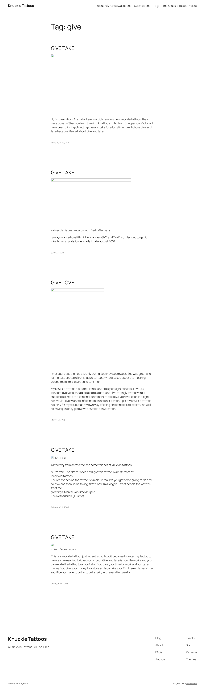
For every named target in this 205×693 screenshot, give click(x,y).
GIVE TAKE (62, 48)
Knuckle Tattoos (21, 5)
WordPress (191, 683)
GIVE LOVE (62, 282)
